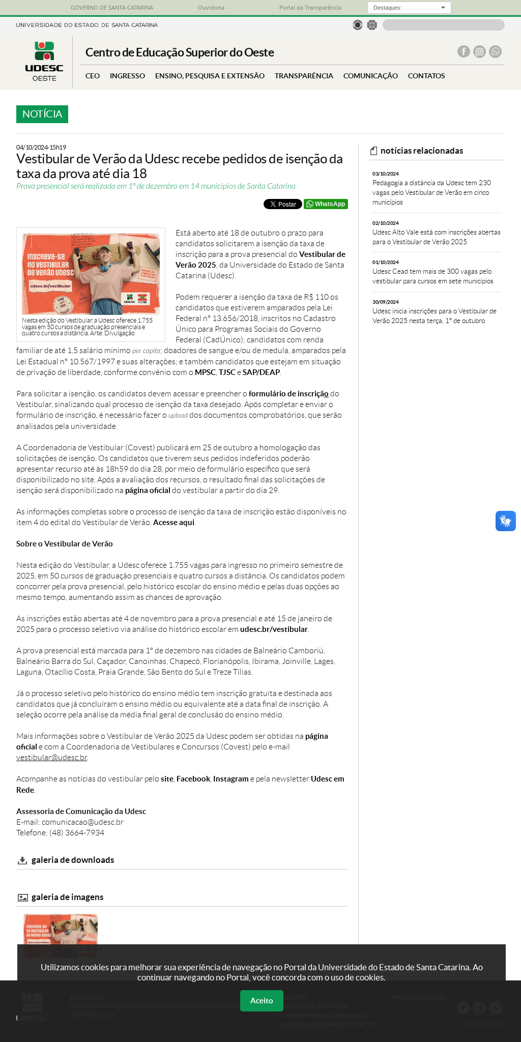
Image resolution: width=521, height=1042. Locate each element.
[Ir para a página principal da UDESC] (87, 24)
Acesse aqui (173, 522)
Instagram (231, 778)
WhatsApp (330, 204)
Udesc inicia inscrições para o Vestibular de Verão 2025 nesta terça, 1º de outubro (434, 312)
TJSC (227, 372)
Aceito (261, 1000)
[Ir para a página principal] (44, 78)
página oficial (147, 490)
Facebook (193, 778)
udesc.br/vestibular (274, 629)
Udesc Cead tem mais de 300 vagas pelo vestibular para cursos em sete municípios (433, 272)
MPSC (205, 372)
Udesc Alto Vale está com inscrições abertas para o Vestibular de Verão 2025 (436, 233)
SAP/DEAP (261, 372)
